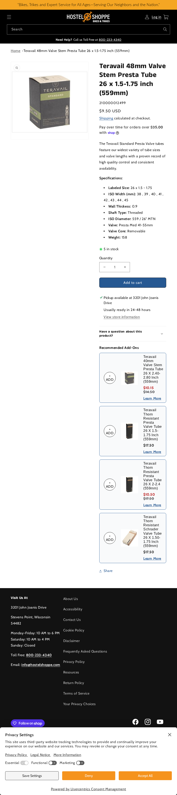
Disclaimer (71, 641)
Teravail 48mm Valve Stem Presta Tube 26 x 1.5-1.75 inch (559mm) (77, 51)
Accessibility (72, 609)
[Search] (165, 29)
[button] (9, 17)
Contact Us (72, 620)
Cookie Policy (73, 630)
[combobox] (88, 29)
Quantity (105, 258)
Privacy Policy (74, 662)
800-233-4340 (110, 40)
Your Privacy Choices (79, 704)
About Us (70, 599)
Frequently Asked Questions (85, 651)
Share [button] (108, 571)
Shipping (106, 118)
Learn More (152, 398)
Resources (71, 672)
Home (15, 51)
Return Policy (73, 683)
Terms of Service (76, 693)
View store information (122, 317)
